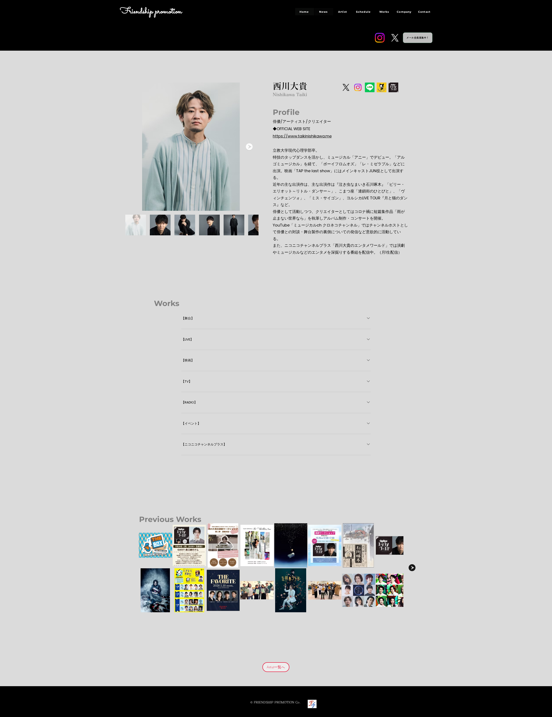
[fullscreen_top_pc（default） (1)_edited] (393, 87)
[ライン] (370, 87)
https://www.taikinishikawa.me (302, 136)
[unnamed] (381, 87)
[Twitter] (394, 37)
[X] (346, 87)
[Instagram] (379, 37)
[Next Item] (249, 146)
